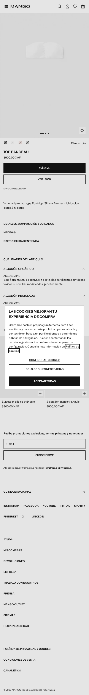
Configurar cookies (44, 360)
